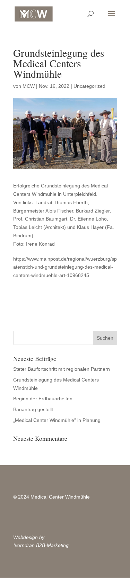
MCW (29, 86)
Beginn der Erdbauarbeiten (42, 398)
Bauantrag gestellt (33, 409)
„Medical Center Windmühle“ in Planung (57, 420)
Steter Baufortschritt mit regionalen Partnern (61, 369)
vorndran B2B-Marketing (42, 545)
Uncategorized (89, 86)
